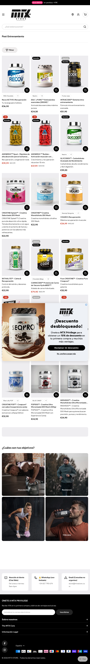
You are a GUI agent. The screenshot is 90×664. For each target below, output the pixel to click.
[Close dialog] (86, 305)
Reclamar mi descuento (66, 348)
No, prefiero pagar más (66, 354)
